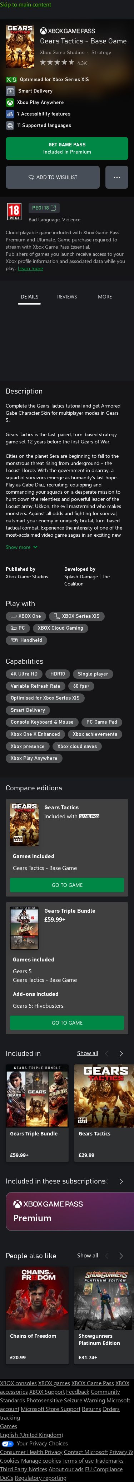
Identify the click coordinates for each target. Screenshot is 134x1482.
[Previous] (107, 1054)
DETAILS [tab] (29, 296)
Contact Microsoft (86, 1451)
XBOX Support (47, 1391)
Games (8, 1426)
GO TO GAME (67, 884)
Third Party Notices (23, 1469)
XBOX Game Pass (92, 1383)
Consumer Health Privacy (31, 1451)
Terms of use (78, 1460)
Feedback (77, 1391)
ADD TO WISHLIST (56, 177)
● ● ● (117, 177)
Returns (91, 1408)
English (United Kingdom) (31, 1434)
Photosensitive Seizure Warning (65, 1400)
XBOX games (54, 1383)
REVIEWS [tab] (67, 296)
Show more (18, 547)
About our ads (66, 1469)
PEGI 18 (40, 208)
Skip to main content (25, 4)
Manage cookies (41, 1460)
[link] (37, 1113)
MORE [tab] (105, 296)
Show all (87, 1053)
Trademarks (109, 1460)
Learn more (30, 268)
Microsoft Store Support (50, 1408)
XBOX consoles (18, 1383)
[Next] (121, 1054)
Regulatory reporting (40, 1477)
